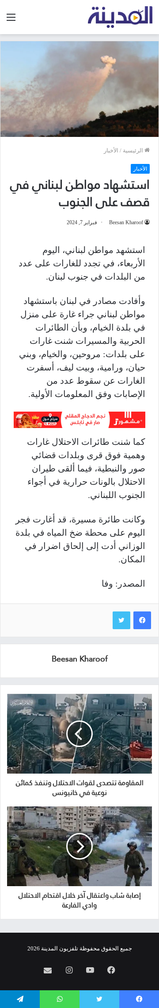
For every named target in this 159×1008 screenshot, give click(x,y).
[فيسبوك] (142, 620)
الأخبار (111, 150)
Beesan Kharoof (126, 222)
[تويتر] (121, 620)
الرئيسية (133, 150)
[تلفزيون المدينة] (120, 17)
